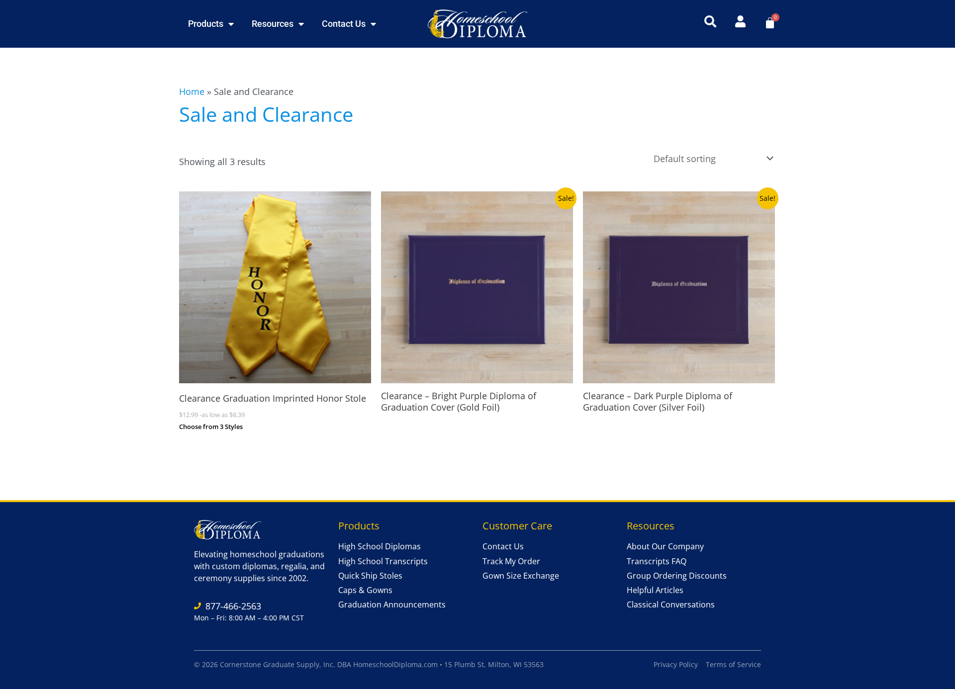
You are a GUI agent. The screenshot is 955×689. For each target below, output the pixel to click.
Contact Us (344, 23)
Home (191, 91)
